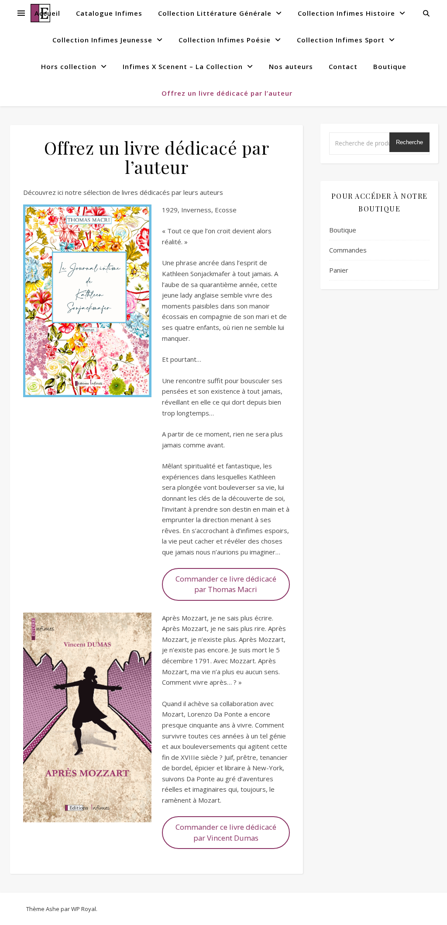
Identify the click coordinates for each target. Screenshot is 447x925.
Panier (338, 270)
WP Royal (83, 909)
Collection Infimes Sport (341, 39)
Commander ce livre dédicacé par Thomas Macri (225, 584)
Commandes (348, 250)
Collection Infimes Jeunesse (102, 39)
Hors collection (68, 66)
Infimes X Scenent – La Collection (183, 66)
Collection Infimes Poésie (225, 39)
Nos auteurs (291, 66)
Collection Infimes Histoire (346, 13)
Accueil (47, 13)
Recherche (409, 142)
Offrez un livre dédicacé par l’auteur (227, 93)
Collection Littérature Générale (215, 13)
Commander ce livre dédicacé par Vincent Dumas (225, 832)
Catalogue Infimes (109, 13)
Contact (343, 66)
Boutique (389, 66)
